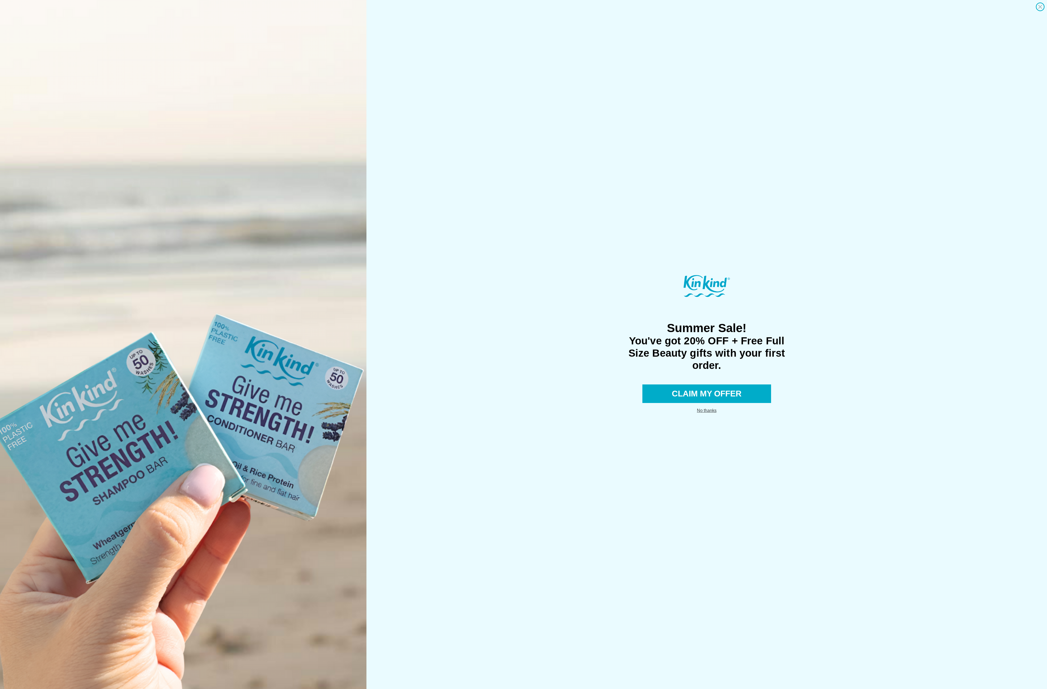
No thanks (707, 410)
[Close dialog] (1040, 7)
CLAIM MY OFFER (707, 393)
